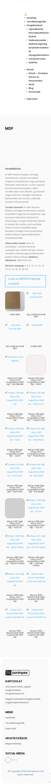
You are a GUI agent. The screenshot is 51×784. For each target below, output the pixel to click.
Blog (31, 88)
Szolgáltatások (34, 25)
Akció (31, 84)
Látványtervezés (37, 58)
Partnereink (34, 91)
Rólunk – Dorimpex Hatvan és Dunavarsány (38, 77)
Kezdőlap (31, 17)
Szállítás (33, 62)
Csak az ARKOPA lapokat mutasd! (24, 281)
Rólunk (30, 69)
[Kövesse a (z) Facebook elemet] (8, 760)
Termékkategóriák (36, 21)
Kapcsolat (32, 98)
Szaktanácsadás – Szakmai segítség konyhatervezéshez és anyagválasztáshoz (39, 48)
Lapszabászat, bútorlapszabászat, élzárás (39, 33)
